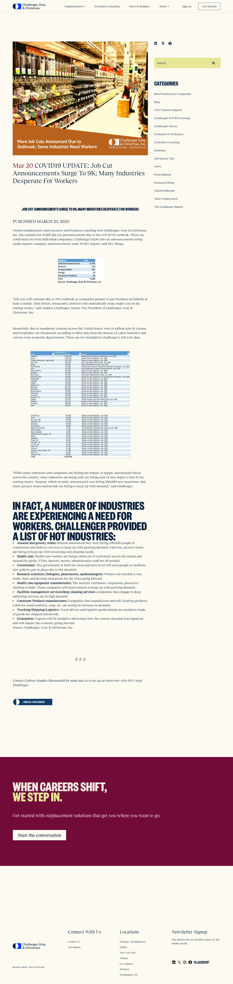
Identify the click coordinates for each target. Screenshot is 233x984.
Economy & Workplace (169, 134)
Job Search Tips (164, 158)
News (157, 166)
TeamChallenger (164, 190)
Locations (129, 931)
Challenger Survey (166, 126)
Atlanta (124, 958)
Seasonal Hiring (164, 182)
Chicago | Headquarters (133, 941)
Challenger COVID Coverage (172, 118)
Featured (159, 150)
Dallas (123, 947)
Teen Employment (166, 198)
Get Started (209, 6)
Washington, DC (129, 974)
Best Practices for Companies (172, 94)
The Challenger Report (168, 206)
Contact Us (74, 941)
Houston (124, 969)
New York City (128, 952)
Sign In (186, 6)
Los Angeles (126, 963)
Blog (157, 102)
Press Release (162, 174)
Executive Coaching (167, 142)
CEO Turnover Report (168, 110)
